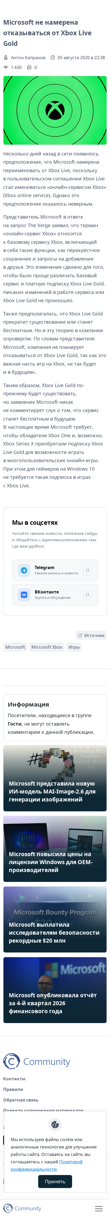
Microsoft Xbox (47, 647)
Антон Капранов (28, 57)
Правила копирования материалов (43, 1110)
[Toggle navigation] (99, 1209)
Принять (55, 1181)
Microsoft (15, 647)
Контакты (14, 1079)
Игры (74, 647)
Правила (13, 1089)
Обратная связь (20, 1100)
